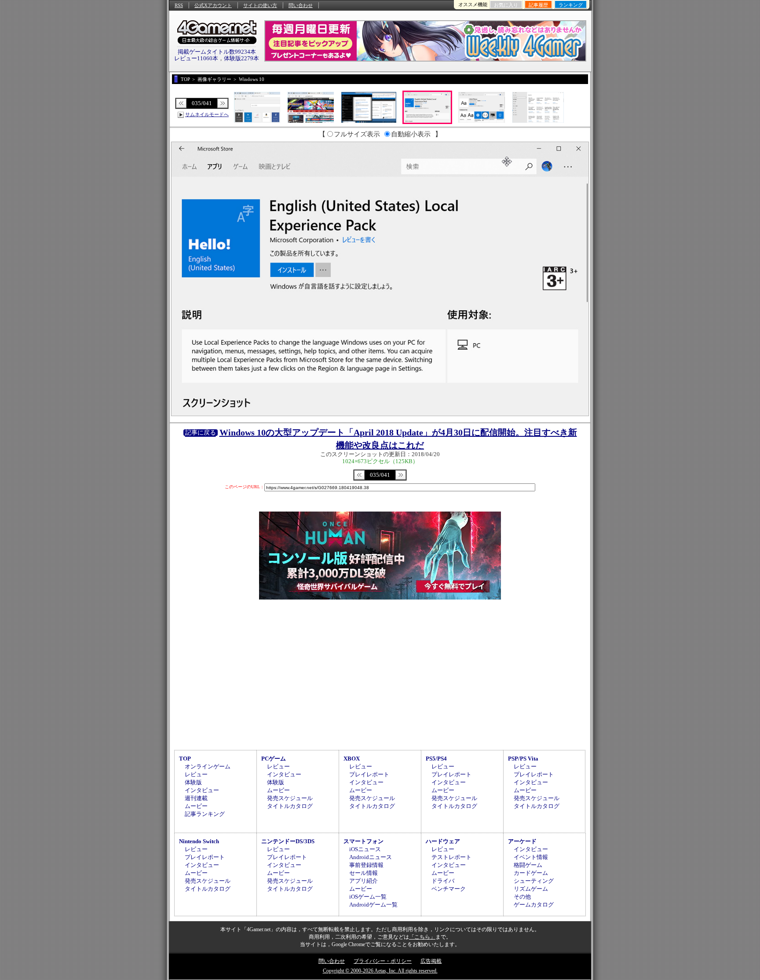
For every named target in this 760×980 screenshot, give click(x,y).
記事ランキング (205, 814)
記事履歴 (538, 4)
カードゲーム (531, 873)
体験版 (193, 782)
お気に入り (506, 4)
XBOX (351, 758)
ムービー (196, 806)
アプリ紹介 (363, 881)
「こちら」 (422, 937)
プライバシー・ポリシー (383, 961)
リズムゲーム (531, 888)
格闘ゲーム (528, 865)
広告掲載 (431, 961)
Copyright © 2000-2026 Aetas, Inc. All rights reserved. (380, 971)
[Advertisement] (380, 673)
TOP (185, 758)
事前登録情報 (366, 865)
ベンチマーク (448, 888)
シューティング (534, 881)
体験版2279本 (241, 58)
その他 (522, 896)
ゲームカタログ (534, 904)
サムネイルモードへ (207, 114)
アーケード (522, 841)
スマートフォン (363, 841)
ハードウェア (443, 841)
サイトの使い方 (260, 5)
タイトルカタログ (290, 806)
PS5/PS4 (436, 758)
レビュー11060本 (196, 58)
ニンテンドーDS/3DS (287, 841)
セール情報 (363, 873)
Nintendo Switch (199, 841)
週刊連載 (196, 798)
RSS (179, 5)
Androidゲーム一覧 (373, 904)
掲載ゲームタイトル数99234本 (217, 51)
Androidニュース (370, 857)
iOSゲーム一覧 (368, 896)
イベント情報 (531, 857)
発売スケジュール (290, 798)
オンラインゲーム (207, 766)
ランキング (571, 4)
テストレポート (451, 857)
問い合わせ (301, 5)
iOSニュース (365, 849)
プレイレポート (369, 774)
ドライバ (442, 881)
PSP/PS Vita (523, 758)
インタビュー (202, 790)
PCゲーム (273, 758)
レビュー (196, 774)
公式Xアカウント (213, 5)
